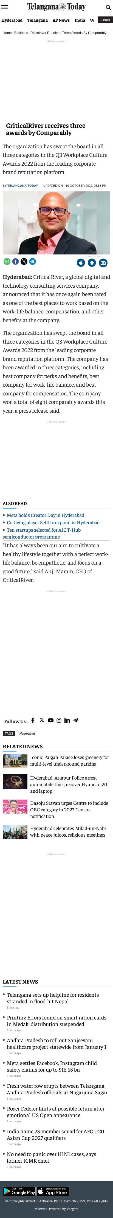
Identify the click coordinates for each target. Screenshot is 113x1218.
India (80, 19)
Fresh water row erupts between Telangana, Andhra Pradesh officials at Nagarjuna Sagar (57, 1088)
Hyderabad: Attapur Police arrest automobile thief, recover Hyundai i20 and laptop (68, 784)
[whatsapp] (7, 261)
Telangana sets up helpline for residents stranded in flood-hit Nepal (53, 997)
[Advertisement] (56, 650)
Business (21, 33)
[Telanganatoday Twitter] (41, 721)
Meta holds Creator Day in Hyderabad (45, 515)
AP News (61, 19)
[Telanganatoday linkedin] (67, 720)
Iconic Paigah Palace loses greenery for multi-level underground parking (69, 760)
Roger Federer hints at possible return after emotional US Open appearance (55, 1111)
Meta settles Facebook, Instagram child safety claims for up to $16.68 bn (52, 1066)
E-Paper (105, 19)
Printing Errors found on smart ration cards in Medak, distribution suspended (56, 1020)
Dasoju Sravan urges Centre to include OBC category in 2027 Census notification (69, 809)
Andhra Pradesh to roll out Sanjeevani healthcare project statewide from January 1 (56, 1043)
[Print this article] (103, 263)
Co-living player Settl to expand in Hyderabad (53, 522)
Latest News (20, 981)
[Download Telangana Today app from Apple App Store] (81, 263)
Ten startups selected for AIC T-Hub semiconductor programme (42, 533)
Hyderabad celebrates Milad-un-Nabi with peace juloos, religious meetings (68, 831)
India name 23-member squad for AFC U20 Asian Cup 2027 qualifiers (55, 1134)
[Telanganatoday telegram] (75, 720)
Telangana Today (22, 185)
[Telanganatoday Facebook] (33, 720)
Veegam (72, 1208)
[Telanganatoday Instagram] (59, 720)
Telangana (37, 19)
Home (7, 33)
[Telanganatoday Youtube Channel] (50, 720)
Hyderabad (11, 19)
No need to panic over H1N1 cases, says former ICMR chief (51, 1157)
